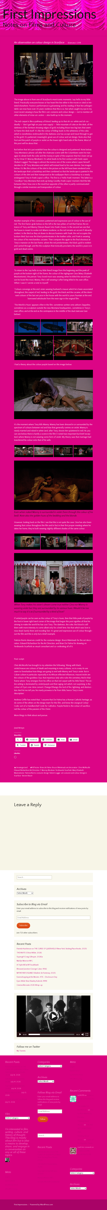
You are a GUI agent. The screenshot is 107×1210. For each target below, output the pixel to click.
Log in (72, 1067)
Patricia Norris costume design (37, 773)
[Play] (20, 1034)
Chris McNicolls (84, 767)
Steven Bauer (27, 776)
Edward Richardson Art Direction (27, 770)
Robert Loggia (55, 773)
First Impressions (20, 1205)
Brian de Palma (45, 767)
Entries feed (74, 1071)
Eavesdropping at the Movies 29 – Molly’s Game (64, 790)
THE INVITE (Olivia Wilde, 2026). (29, 953)
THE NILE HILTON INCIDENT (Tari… (85, 1128)
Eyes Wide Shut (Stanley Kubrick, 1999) (32, 981)
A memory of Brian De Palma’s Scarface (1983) (42, 787)
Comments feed (76, 1075)
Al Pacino (35, 767)
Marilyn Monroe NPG (25, 961)
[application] (53, 1016)
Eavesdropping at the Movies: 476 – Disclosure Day (37, 977)
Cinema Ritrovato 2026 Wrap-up (30, 985)
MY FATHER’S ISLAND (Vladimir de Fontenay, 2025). (36, 973)
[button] (34, 204)
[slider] (51, 1034)
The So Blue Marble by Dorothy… (85, 1113)
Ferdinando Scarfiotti (64, 770)
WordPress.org (76, 1079)
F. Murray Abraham (47, 770)
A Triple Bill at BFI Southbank (27, 965)
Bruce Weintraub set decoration (64, 767)
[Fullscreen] (87, 1034)
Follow (42, 1119)
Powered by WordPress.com (41, 1205)
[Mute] (82, 1034)
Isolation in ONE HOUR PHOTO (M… (86, 1099)
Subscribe (23, 925)
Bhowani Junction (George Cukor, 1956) (32, 969)
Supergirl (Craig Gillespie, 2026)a (30, 957)
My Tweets (21, 1051)
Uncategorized (22, 767)
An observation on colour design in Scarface (39, 42)
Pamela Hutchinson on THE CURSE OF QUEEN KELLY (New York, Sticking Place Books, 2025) (52, 949)
